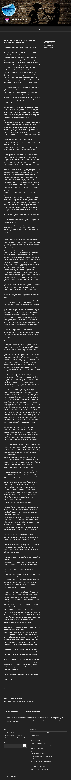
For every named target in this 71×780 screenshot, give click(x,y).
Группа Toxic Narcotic (35, 740)
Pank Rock (7, 732)
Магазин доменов (49, 45)
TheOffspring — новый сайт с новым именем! (40, 761)
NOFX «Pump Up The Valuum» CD (38, 766)
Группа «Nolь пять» (34, 751)
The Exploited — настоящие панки (38, 738)
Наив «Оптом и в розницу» (36, 748)
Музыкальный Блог (22, 29)
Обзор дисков (19, 735)
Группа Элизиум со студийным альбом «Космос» (41, 756)
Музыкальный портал (9, 29)
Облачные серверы (49, 44)
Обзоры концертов (9, 737)
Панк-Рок (17, 737)
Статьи (7, 686)
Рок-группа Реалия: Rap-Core (37, 753)
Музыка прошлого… (35, 735)
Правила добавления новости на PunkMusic (40, 732)
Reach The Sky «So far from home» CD (39, 769)
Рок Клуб (23, 737)
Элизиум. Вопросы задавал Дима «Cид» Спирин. (41, 764)
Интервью (8, 688)
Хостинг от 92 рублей (50, 41)
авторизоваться (31, 701)
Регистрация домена (50, 42)
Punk (12, 38)
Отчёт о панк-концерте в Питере (37, 743)
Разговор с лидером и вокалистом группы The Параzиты (43, 745)
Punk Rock (19, 19)
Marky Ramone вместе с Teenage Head (39, 758)
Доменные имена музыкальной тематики (40, 29)
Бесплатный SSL (49, 47)
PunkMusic (13, 732)
